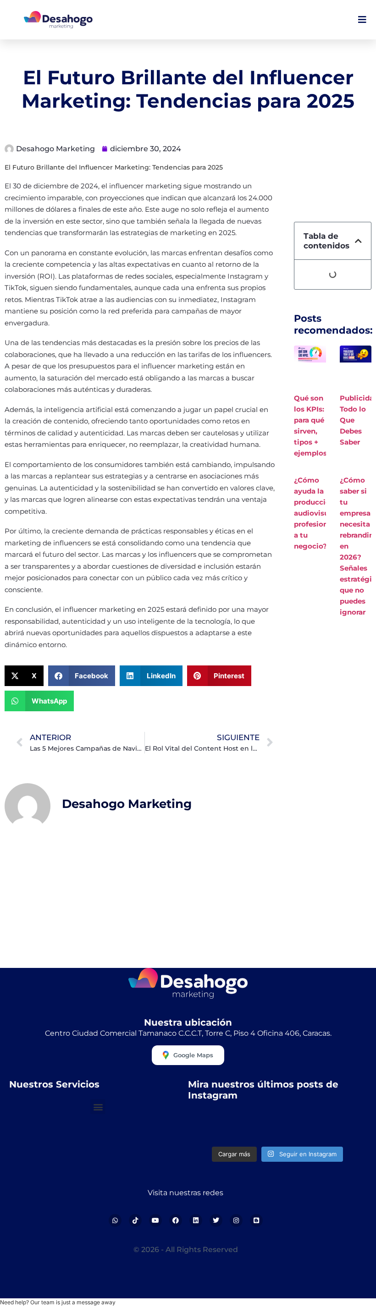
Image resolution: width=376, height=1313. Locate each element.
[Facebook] (175, 1220)
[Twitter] (216, 1220)
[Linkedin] (195, 1220)
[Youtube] (155, 1220)
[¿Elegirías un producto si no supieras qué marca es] (346, 1126)
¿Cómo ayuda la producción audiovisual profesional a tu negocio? (314, 513)
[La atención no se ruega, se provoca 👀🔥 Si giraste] (254, 1126)
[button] (24, 675)
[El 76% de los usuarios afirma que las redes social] (208, 1126)
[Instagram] (236, 1220)
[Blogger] (256, 1220)
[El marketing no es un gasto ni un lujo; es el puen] (300, 1126)
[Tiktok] (135, 1220)
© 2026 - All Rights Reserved (185, 1249)
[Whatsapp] (115, 1220)
